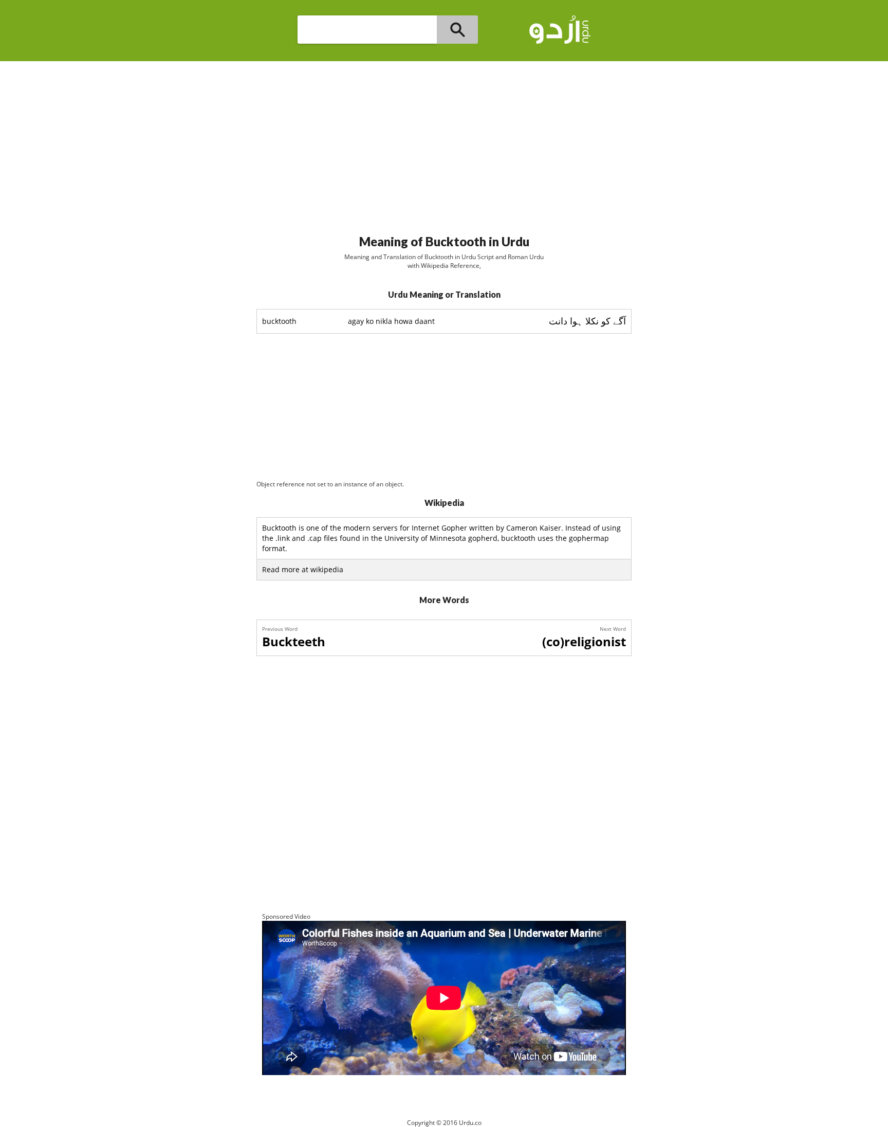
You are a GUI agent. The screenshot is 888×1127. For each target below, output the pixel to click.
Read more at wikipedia (302, 569)
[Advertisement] (444, 143)
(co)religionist (584, 641)
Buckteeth (293, 641)
